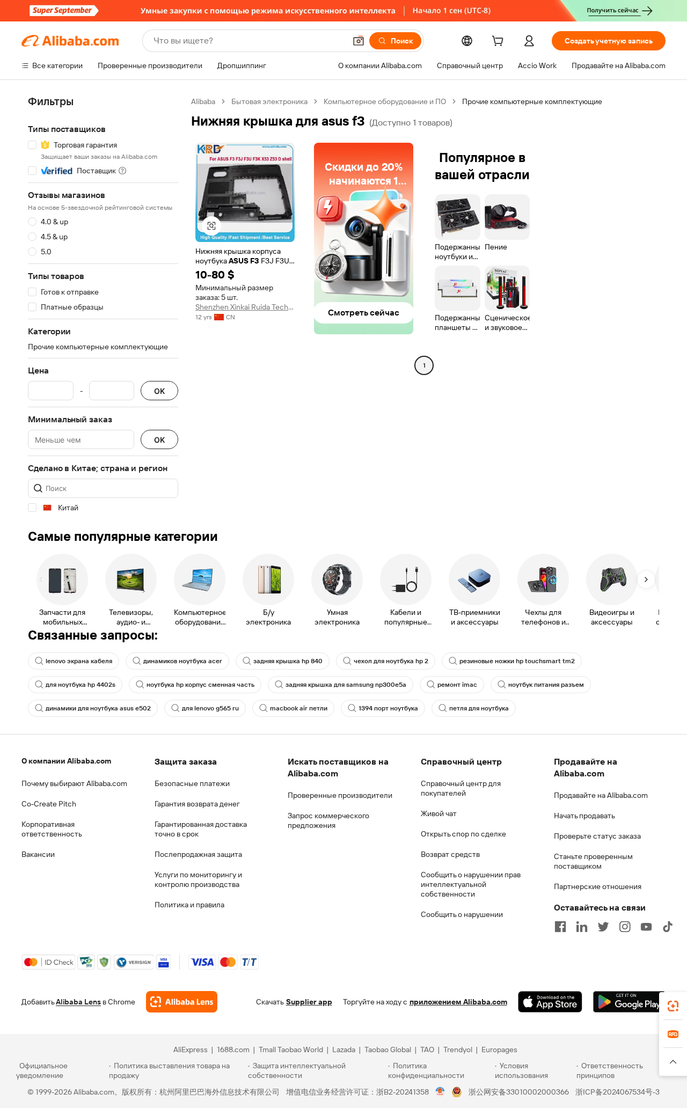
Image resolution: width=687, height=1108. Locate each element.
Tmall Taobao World (291, 1049)
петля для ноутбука (479, 708)
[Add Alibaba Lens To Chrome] (181, 1001)
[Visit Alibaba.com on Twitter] (603, 926)
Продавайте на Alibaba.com (601, 795)
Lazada (343, 1049)
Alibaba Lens (78, 1001)
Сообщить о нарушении (462, 914)
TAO (427, 1049)
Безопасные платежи (192, 783)
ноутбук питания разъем (546, 684)
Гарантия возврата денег (197, 803)
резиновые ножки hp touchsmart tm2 (517, 661)
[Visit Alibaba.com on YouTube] (646, 926)
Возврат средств (450, 854)
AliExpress (190, 1049)
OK (159, 390)
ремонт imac (457, 684)
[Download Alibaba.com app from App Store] (550, 1001)
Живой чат (439, 813)
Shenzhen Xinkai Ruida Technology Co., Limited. (245, 307)
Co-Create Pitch (48, 803)
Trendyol (457, 1049)
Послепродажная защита (198, 854)
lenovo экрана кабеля (79, 661)
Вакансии (38, 854)
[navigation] (103, 304)
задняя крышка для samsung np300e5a (346, 684)
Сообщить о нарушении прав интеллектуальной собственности (471, 884)
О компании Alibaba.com (66, 761)
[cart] (500, 42)
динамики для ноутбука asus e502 (98, 708)
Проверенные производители (340, 795)
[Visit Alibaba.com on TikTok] (667, 926)
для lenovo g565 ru (210, 708)
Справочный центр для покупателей (461, 788)
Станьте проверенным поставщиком (593, 861)
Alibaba (203, 101)
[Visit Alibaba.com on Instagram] (624, 926)
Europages (499, 1049)
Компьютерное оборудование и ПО (385, 101)
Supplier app (309, 1001)
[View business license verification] (440, 1092)
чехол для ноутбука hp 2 (391, 661)
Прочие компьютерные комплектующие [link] (532, 101)
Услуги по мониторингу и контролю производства (198, 879)
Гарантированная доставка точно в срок (201, 829)
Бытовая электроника (269, 101)
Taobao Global (387, 1049)
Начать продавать (584, 815)
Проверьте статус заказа (597, 836)
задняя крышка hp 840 (288, 661)
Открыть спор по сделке (463, 834)
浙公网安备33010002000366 (519, 1092)
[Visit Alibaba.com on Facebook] (560, 926)
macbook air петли (298, 708)
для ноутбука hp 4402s (80, 684)
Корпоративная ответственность (51, 829)
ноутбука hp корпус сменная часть (200, 684)
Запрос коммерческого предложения (328, 820)
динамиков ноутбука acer (182, 661)
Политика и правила (189, 904)
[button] (358, 40)
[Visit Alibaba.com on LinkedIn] (581, 926)
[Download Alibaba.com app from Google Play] (629, 1001)
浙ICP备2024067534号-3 (617, 1092)
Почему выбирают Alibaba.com (74, 783)
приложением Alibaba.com (458, 1001)
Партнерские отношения (597, 886)
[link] (673, 1006)
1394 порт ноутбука (388, 708)
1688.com (233, 1049)
